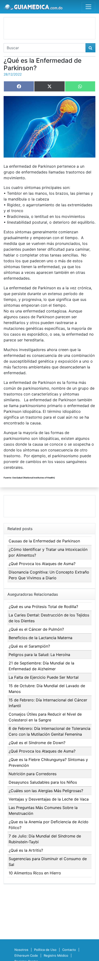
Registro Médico (56, 955)
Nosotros (21, 950)
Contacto (69, 950)
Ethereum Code (26, 955)
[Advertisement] (49, 28)
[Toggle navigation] (88, 7)
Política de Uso (45, 950)
